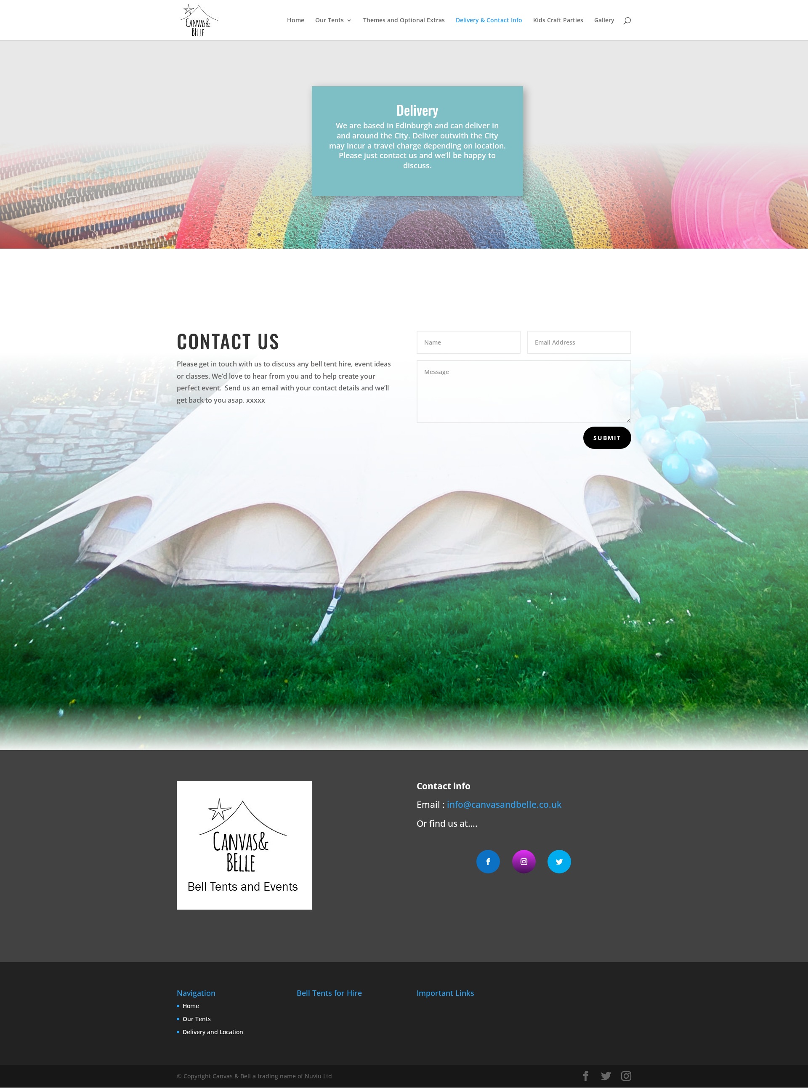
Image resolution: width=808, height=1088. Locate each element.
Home (295, 20)
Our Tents (329, 20)
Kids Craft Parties (558, 20)
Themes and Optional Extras (404, 20)
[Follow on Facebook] (488, 861)
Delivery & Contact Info (489, 20)
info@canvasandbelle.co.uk (504, 804)
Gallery (604, 20)
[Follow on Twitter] (559, 861)
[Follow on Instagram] (524, 861)
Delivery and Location (213, 1032)
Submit (607, 438)
